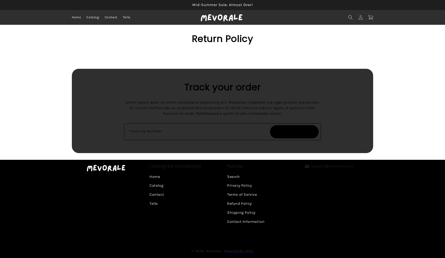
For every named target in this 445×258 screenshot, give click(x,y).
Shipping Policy (241, 212)
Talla (153, 203)
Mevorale (214, 251)
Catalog (156, 185)
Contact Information (245, 221)
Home (154, 176)
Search (233, 176)
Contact (156, 194)
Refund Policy (239, 203)
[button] (350, 17)
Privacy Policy (239, 185)
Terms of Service (242, 194)
